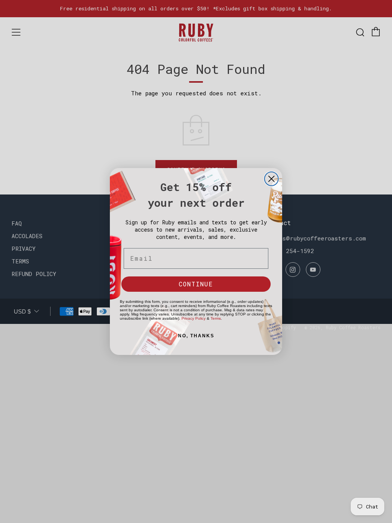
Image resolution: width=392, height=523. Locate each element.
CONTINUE (196, 284)
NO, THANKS (196, 335)
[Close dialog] (271, 179)
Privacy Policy (193, 318)
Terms (216, 318)
